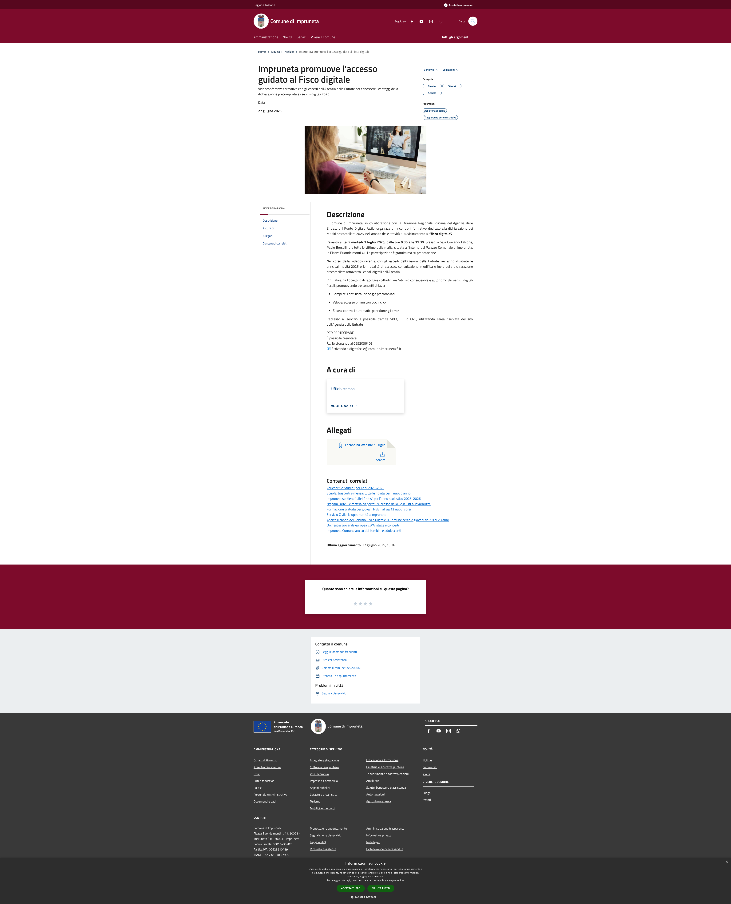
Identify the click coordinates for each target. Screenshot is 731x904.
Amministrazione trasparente (385, 828)
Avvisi (426, 774)
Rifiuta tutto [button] (381, 888)
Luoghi (427, 793)
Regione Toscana (264, 5)
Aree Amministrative (267, 767)
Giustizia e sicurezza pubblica (385, 767)
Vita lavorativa (319, 774)
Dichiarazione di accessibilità (384, 849)
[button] (365, 897)
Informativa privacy (378, 835)
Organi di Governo (265, 760)
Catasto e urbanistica (323, 794)
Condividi (429, 70)
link (402, 880)
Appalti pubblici (320, 787)
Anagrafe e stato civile (324, 760)
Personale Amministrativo (270, 794)
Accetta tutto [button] (350, 888)
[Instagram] (429, 21)
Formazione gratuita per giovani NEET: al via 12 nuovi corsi (369, 509)
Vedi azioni (449, 70)
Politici (258, 787)
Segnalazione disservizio (325, 835)
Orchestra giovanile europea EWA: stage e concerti (363, 525)
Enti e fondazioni (264, 781)
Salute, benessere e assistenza (386, 787)
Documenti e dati (265, 801)
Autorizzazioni (375, 794)
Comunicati (430, 767)
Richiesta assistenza (323, 849)
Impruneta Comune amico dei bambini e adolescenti (364, 530)
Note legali (373, 842)
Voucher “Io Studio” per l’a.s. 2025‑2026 (355, 487)
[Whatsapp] (439, 21)
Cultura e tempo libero (324, 767)
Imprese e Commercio (324, 781)
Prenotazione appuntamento (328, 828)
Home (262, 51)
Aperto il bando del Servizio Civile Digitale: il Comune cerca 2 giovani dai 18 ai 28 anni (388, 519)
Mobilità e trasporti (322, 808)
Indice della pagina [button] (274, 208)
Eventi (427, 799)
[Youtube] (420, 21)
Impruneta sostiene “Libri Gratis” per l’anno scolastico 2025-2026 (374, 498)
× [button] (726, 861)
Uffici (257, 774)
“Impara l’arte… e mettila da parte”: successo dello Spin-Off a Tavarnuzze (379, 503)
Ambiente (372, 780)
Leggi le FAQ (318, 842)
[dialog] (365, 881)
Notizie (289, 51)
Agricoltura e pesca (378, 801)
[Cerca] (472, 21)
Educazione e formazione (382, 760)
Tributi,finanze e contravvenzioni (387, 773)
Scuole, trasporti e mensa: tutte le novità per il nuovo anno (369, 493)
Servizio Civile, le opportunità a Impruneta (356, 514)
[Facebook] (410, 21)
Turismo (315, 801)
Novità (275, 51)
